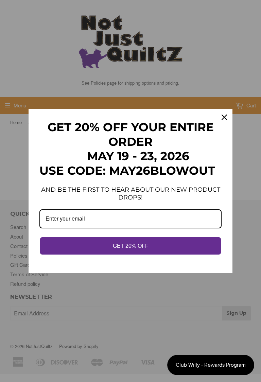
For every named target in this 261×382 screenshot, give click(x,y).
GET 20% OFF (131, 246)
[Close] (224, 117)
